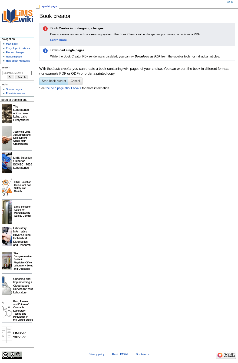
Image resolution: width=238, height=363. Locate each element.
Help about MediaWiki (18, 60)
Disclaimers (142, 354)
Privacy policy (97, 354)
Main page (12, 43)
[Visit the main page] (18, 18)
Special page (49, 6)
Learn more (58, 40)
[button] (75, 81)
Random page (14, 56)
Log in (230, 1)
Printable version (15, 93)
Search (6, 67)
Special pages (14, 89)
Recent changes (15, 52)
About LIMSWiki (120, 354)
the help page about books (63, 88)
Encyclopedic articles (18, 48)
